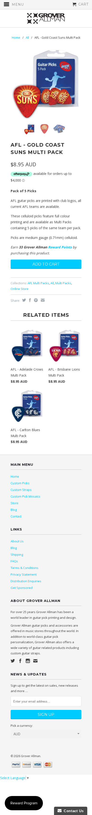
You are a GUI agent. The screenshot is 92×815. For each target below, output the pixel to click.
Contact (16, 516)
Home (15, 476)
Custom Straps (21, 490)
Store (14, 503)
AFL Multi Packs (38, 283)
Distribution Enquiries (26, 581)
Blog (14, 510)
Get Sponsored (22, 588)
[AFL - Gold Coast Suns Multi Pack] (46, 84)
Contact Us (73, 811)
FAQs (14, 561)
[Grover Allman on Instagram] (28, 661)
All (27, 37)
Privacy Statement (24, 574)
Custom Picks (20, 483)
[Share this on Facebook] (29, 300)
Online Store (20, 289)
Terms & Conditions (24, 568)
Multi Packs (63, 283)
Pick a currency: (22, 725)
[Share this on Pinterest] (35, 300)
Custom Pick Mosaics (25, 496)
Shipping (17, 554)
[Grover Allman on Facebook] (20, 661)
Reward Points (60, 247)
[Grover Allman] (46, 18)
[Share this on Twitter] (23, 300)
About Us (17, 541)
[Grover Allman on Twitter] (13, 661)
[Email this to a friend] (42, 300)
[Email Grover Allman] (35, 661)
